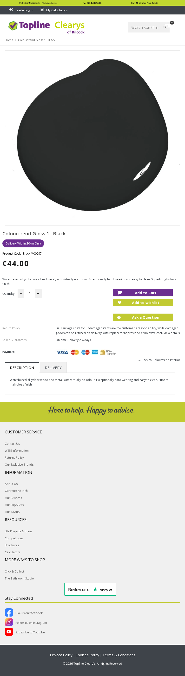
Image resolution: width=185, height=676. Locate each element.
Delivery (53, 367)
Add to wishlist (145, 302)
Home (9, 40)
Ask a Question (145, 317)
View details (172, 333)
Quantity (8, 294)
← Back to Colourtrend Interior (159, 360)
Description (22, 367)
